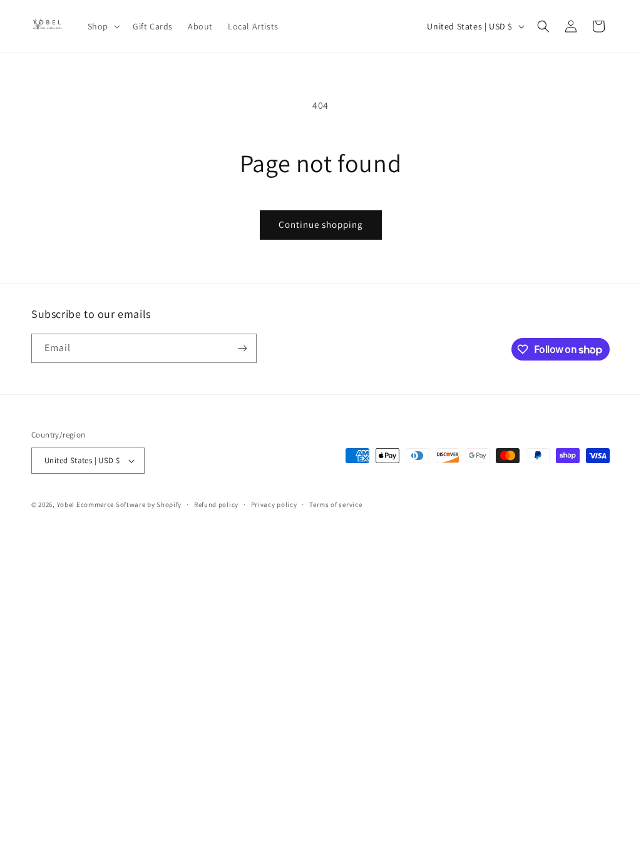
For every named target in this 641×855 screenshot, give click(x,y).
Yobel (66, 504)
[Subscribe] (242, 348)
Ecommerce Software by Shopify (129, 504)
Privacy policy (274, 504)
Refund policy (216, 504)
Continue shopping (321, 224)
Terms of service (335, 504)
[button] (102, 26)
